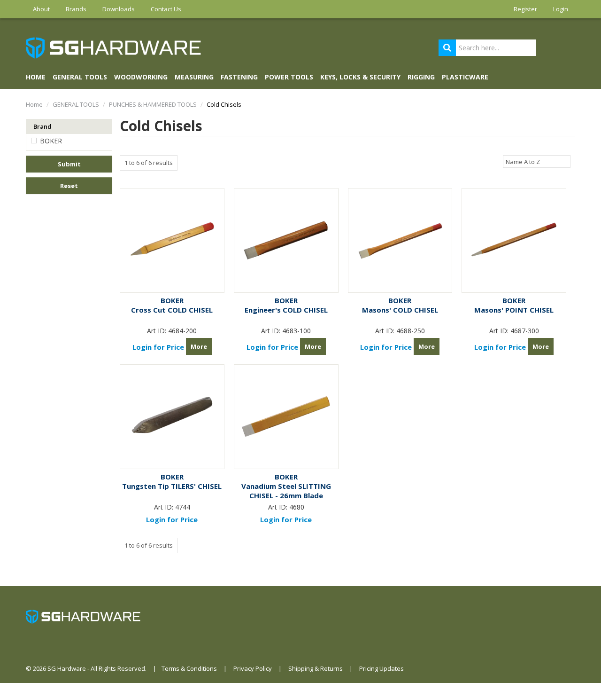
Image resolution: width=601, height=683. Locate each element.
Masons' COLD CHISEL (400, 309)
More (199, 346)
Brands (76, 9)
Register (525, 9)
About (41, 9)
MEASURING (194, 76)
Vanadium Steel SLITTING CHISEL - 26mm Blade (286, 490)
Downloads (118, 9)
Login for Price (158, 347)
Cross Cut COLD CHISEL (172, 309)
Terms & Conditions (189, 668)
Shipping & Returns (315, 668)
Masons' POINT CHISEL (514, 309)
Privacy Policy (252, 668)
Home (36, 76)
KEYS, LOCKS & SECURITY (360, 76)
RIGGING (421, 76)
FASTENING (239, 76)
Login (560, 9)
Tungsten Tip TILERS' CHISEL (172, 486)
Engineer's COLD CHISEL (286, 309)
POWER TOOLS (289, 76)
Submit (69, 164)
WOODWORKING (141, 76)
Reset (69, 185)
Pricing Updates (381, 668)
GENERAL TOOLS (80, 76)
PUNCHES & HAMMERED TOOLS (153, 104)
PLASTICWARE (465, 76)
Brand (42, 126)
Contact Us (166, 9)
